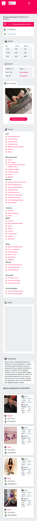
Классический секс (14, 136)
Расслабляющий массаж (15, 200)
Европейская (24, 72)
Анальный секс (12, 139)
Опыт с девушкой (13, 249)
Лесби (10, 216)
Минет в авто (12, 254)
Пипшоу (10, 174)
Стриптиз (11, 210)
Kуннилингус (12, 257)
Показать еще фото (18, 119)
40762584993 (12, 515)
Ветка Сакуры (12, 202)
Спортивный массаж (14, 197)
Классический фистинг (15, 265)
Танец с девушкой (13, 213)
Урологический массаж (15, 187)
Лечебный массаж (13, 192)
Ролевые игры (12, 233)
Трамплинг (11, 239)
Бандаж (10, 236)
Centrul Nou (11, 34)
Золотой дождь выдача (15, 291)
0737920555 (11, 30)
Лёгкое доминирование (15, 223)
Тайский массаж (13, 190)
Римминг (10, 177)
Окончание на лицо (14, 283)
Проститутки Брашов (10, 17)
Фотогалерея (11, 83)
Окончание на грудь (14, 280)
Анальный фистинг (14, 267)
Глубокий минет (13, 252)
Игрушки (10, 149)
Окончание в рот (13, 278)
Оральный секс (12, 141)
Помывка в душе (13, 172)
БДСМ (10, 226)
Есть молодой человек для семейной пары (16, 165)
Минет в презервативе (15, 247)
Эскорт (10, 160)
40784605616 (12, 484)
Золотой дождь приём (15, 293)
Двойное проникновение (16, 146)
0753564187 (12, 421)
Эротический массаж (14, 184)
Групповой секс (13, 144)
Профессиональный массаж (17, 182)
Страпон (10, 231)
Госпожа (10, 221)
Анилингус (11, 259)
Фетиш (10, 152)
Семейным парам (13, 169)
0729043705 (12, 453)
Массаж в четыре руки (15, 195)
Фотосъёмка (12, 162)
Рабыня (10, 228)
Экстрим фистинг (13, 270)
